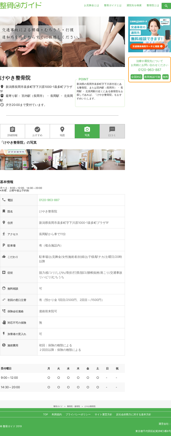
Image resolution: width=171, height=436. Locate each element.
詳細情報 (13, 131)
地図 (62, 131)
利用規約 (57, 414)
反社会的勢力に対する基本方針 (133, 414)
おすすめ (37, 131)
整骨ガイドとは (113, 5)
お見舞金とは (91, 5)
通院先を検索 (134, 5)
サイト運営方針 (103, 414)
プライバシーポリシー (78, 414)
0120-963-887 (49, 200)
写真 (87, 131)
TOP (45, 414)
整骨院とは (153, 5)
